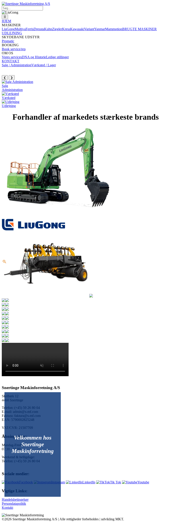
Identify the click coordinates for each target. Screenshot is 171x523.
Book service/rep (14, 49)
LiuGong (8, 29)
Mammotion (113, 29)
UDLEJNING (12, 33)
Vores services (12, 57)
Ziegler (57, 29)
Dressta (39, 29)
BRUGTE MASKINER (139, 29)
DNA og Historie (34, 57)
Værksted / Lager (43, 65)
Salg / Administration (16, 65)
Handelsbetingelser (15, 499)
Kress (66, 29)
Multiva (20, 29)
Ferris (30, 29)
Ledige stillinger (57, 57)
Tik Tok (115, 482)
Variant (89, 29)
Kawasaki (77, 29)
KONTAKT (10, 61)
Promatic (8, 41)
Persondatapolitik (14, 503)
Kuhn (48, 29)
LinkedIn (88, 482)
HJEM (6, 21)
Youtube (143, 482)
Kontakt (7, 507)
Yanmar (99, 29)
